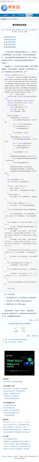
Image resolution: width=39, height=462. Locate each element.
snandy (6, 30)
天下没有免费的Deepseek (10, 439)
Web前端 (29, 15)
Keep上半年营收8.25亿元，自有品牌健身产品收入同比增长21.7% (21, 424)
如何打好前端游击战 (8, 408)
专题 (13, 15)
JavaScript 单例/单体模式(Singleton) (17, 339)
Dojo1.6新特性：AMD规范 (15, 342)
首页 (1, 1)
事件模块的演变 (19, 25)
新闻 (5, 1)
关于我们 (4, 456)
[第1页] (10, 323)
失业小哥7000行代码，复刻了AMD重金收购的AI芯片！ (18, 444)
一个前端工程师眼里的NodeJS (11, 398)
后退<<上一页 (33, 320)
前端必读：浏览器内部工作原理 (11, 393)
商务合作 (15, 456)
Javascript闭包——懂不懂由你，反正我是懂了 (15, 388)
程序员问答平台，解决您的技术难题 (13, 381)
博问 (8, 1)
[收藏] (25, 31)
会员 (12, 1)
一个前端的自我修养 (8, 415)
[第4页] (24, 323)
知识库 (5, 15)
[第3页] (19, 323)
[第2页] (15, 323)
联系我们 (10, 456)
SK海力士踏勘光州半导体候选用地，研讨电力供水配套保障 (19, 432)
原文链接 (20, 31)
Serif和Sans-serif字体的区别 (11, 396)
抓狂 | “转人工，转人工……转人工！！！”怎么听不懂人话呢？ (19, 422)
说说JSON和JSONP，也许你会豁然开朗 (14, 391)
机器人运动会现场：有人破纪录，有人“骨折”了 (15, 427)
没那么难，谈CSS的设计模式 (11, 410)
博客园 (14, 30)
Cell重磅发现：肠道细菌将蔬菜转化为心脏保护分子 (17, 441)
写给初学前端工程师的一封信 (11, 412)
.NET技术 (21, 15)
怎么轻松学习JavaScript (9, 405)
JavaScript (35, 336)
